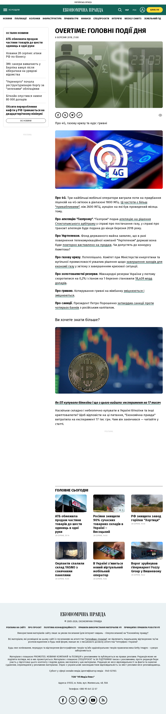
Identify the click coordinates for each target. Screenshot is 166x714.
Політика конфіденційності (60, 627)
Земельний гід (152, 18)
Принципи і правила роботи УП (142, 627)
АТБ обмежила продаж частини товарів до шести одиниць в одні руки (68, 524)
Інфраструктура (52, 18)
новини (7, 18)
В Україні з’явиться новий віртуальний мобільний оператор (108, 569)
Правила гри (71, 18)
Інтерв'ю (117, 18)
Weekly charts (133, 18)
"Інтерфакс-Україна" (96, 639)
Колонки (34, 18)
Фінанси (86, 18)
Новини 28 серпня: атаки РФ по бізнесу (23, 55)
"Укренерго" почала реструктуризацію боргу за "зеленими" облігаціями (25, 85)
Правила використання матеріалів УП (100, 627)
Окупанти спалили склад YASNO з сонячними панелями (69, 569)
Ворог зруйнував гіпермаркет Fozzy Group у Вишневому (146, 567)
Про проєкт (35, 627)
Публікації (21, 18)
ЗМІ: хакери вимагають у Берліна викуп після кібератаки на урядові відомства (23, 69)
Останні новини (17, 33)
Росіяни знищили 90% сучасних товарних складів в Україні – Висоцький (108, 524)
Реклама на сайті (16, 627)
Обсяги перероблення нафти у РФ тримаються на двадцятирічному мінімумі (25, 110)
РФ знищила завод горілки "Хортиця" (146, 518)
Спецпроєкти (101, 18)
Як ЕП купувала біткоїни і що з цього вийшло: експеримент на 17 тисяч (108, 402)
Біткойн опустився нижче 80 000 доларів (24, 97)
